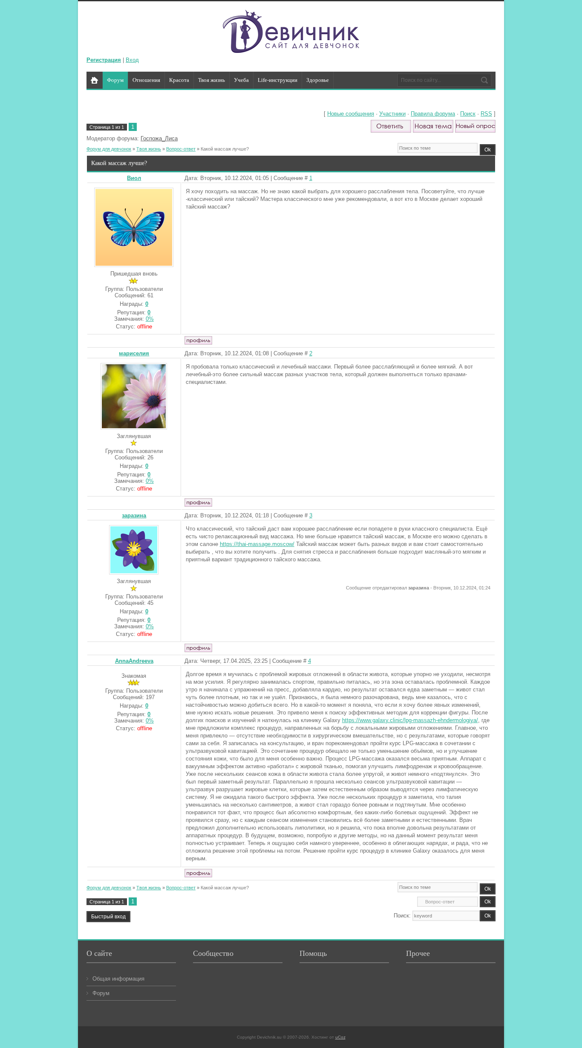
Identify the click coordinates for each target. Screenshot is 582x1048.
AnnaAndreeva (134, 661)
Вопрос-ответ (181, 148)
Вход (132, 60)
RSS (486, 113)
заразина (134, 515)
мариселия (134, 353)
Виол (134, 178)
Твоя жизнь (148, 148)
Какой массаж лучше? (225, 148)
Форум (100, 993)
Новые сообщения (350, 113)
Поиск (467, 113)
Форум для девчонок (108, 148)
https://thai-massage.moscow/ (257, 544)
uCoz (340, 1037)
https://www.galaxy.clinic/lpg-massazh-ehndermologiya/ (410, 720)
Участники (392, 113)
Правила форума (433, 113)
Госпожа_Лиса (159, 138)
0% (150, 319)
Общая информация (118, 978)
